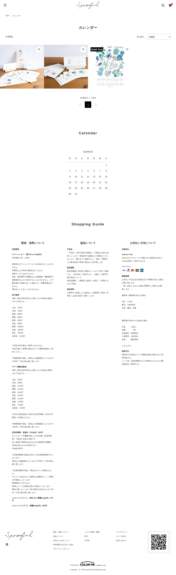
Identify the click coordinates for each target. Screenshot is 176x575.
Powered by (74, 565)
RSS (86, 536)
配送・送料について (60, 532)
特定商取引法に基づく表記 (63, 545)
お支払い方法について (61, 540)
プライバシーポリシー (61, 549)
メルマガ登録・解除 (92, 532)
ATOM (87, 540)
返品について (58, 536)
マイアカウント (122, 532)
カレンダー (17, 16)
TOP (7, 16)
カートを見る (121, 536)
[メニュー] (5, 5)
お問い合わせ (121, 540)
